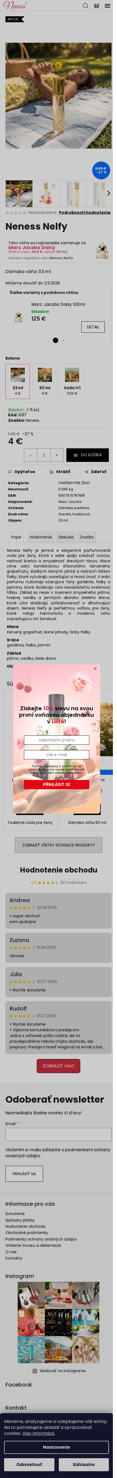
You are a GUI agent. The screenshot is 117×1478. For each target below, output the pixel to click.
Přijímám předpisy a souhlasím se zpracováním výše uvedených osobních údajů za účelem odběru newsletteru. (56, 769)
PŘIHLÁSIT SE (56, 784)
